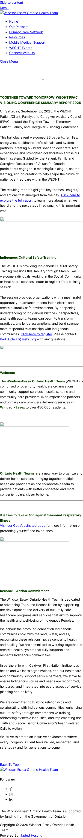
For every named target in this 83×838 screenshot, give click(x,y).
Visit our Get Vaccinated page (22, 525)
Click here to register (36, 334)
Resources (17, 37)
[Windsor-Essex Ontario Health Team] (29, 13)
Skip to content (11, 2)
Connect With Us (22, 53)
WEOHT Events (20, 48)
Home (13, 21)
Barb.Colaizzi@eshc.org (18, 339)
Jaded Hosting (31, 835)
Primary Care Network (26, 32)
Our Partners (18, 27)
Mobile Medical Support (27, 42)
